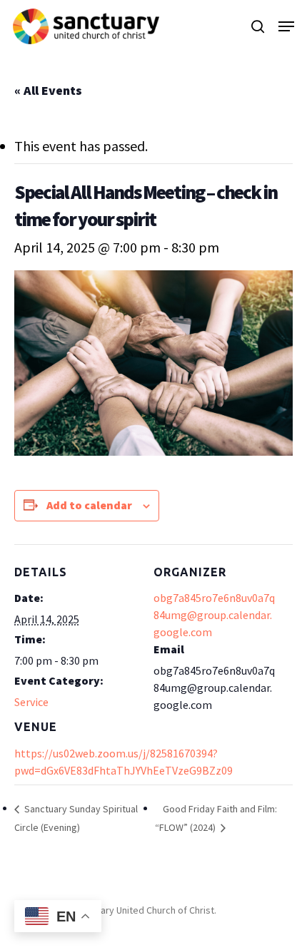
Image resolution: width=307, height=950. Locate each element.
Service (31, 702)
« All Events (48, 90)
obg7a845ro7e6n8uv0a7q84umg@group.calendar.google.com (214, 615)
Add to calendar (89, 505)
